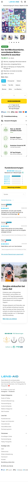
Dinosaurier (11, 81)
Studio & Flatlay (5, 398)
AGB (2, 449)
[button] (7, 176)
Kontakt (3, 459)
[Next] (24, 20)
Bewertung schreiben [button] (14, 187)
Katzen (19, 81)
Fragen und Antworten (7, 421)
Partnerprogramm (6, 429)
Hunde (4, 85)
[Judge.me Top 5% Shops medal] (14, 340)
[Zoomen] (23, 30)
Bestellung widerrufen (7, 462)
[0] (25, 2)
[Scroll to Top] (25, 473)
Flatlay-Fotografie (6, 441)
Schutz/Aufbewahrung (7, 401)
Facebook (12, 391)
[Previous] (3, 20)
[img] (5, 208)
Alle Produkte (5, 411)
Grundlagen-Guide (6, 436)
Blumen (4, 89)
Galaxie (18, 85)
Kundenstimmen (5, 418)
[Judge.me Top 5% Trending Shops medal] (21, 340)
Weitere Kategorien (6, 409)
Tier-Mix (11, 85)
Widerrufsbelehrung (7, 454)
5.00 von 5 (18, 171)
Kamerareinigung (6, 403)
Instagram (4, 391)
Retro (4, 81)
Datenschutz (4, 451)
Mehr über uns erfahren (10, 319)
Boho (11, 89)
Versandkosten (5, 424)
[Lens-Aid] (14, 1)
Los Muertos (18, 89)
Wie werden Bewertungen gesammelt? (12, 254)
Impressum (4, 457)
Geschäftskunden (6, 426)
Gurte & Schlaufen (6, 406)
